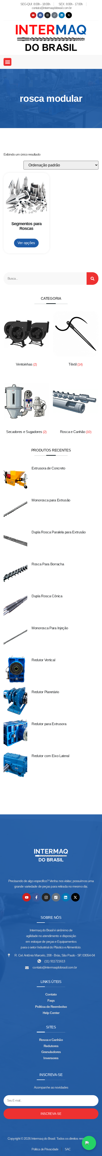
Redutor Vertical (43, 660)
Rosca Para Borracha (48, 564)
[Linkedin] (62, 15)
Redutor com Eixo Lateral (50, 756)
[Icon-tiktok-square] (56, 897)
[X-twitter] (69, 15)
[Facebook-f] (36, 897)
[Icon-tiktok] (54, 15)
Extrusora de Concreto (48, 468)
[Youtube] (33, 15)
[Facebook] (40, 15)
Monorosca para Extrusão (51, 500)
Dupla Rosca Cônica (47, 596)
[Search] (92, 278)
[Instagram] (47, 15)
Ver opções (26, 243)
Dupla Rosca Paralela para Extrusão (59, 532)
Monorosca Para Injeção (50, 628)
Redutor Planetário (45, 692)
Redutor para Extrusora (49, 724)
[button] (7, 62)
